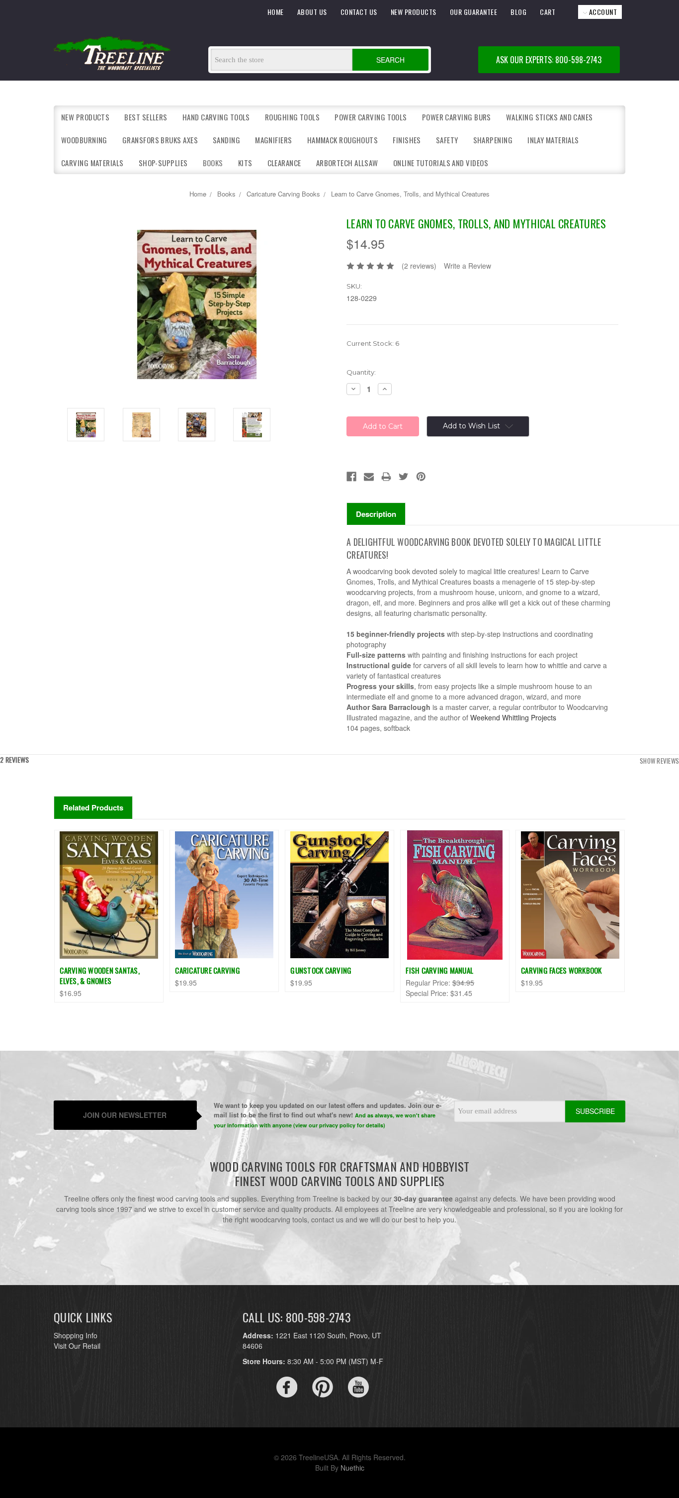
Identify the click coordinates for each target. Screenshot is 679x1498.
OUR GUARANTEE (474, 11)
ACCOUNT (602, 11)
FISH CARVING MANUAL (439, 970)
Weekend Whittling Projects (513, 717)
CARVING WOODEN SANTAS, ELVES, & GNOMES (100, 975)
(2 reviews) (419, 266)
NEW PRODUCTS (413, 11)
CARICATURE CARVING (207, 970)
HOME (275, 11)
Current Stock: (372, 343)
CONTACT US (358, 11)
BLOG (518, 11)
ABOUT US (312, 11)
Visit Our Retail (77, 1346)
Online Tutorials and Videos (440, 162)
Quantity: (361, 372)
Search (390, 60)
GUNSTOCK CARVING (320, 970)
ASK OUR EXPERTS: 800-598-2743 (548, 60)
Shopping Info (75, 1335)
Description (376, 513)
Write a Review (467, 266)
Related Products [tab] (93, 807)
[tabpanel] (109, 916)
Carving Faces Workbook (561, 970)
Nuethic (352, 1468)
